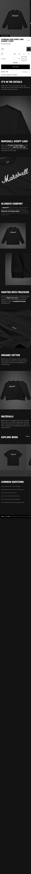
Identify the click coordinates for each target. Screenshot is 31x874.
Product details (7, 43)
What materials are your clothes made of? (13, 489)
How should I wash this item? (9, 492)
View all (28, 436)
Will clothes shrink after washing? (10, 499)
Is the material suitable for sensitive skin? (12, 502)
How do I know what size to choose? (11, 486)
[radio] (14, 54)
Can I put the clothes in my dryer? (10, 496)
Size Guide (3, 58)
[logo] (6, 5)
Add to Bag (16, 66)
